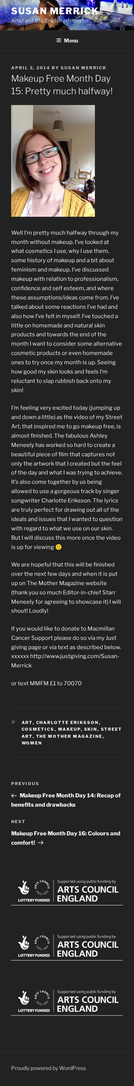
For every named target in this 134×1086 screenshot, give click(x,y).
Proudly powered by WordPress (48, 1068)
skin (91, 729)
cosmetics (38, 729)
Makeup (69, 729)
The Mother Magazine (69, 736)
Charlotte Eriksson (67, 722)
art (27, 722)
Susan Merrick (55, 11)
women (32, 743)
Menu (71, 40)
